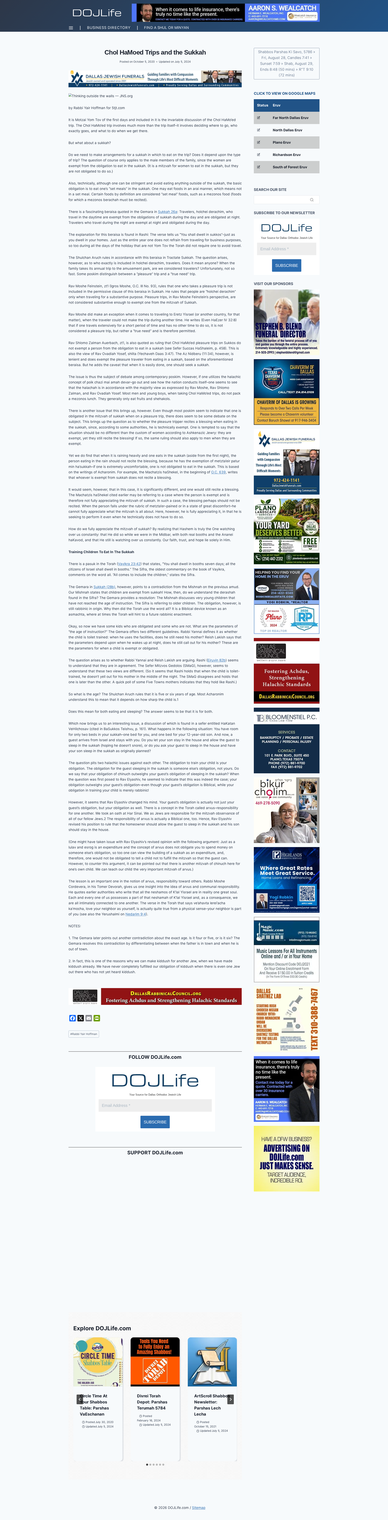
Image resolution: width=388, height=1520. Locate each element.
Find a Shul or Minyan (166, 27)
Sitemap (198, 1508)
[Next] (230, 1399)
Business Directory (109, 27)
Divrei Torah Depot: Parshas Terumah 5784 (152, 1402)
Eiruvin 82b (217, 660)
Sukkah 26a (167, 212)
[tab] (147, 1465)
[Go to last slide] (80, 1399)
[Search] (311, 199)
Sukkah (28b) (104, 587)
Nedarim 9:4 (135, 914)
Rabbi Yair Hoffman (83, 1034)
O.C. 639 (218, 472)
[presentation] (97, 1361)
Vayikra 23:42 (129, 564)
